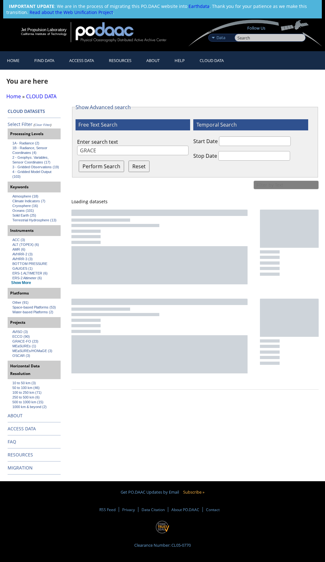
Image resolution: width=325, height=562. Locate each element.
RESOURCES (120, 60)
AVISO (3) (20, 332)
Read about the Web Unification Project (71, 12)
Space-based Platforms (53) (34, 307)
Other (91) (20, 302)
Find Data (44, 60)
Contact (213, 509)
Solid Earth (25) (24, 215)
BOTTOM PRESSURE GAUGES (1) (30, 266)
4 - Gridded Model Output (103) (32, 174)
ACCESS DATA (22, 429)
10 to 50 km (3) (24, 383)
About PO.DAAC (185, 509)
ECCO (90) (21, 336)
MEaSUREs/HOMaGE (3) (32, 351)
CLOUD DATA (212, 60)
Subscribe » (193, 492)
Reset (139, 166)
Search (242, 31)
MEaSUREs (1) (24, 346)
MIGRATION (20, 468)
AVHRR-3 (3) (22, 259)
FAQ (12, 442)
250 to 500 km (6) (26, 397)
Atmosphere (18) (25, 196)
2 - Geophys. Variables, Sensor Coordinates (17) (31, 160)
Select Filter (20, 124)
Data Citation (153, 509)
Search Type (220, 31)
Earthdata (199, 6)
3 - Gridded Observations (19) (35, 167)
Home (13, 60)
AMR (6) (18, 249)
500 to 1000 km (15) (27, 402)
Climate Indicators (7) (28, 201)
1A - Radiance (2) (25, 143)
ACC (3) (18, 240)
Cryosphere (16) (25, 206)
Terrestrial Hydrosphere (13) (34, 220)
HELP (180, 60)
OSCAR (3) (21, 355)
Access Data (81, 60)
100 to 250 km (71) (27, 392)
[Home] (125, 32)
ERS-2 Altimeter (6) (27, 278)
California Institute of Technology (44, 34)
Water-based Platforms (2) (32, 312)
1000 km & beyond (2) (29, 407)
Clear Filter (42, 124)
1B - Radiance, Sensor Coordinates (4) (30, 150)
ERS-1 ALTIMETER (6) (30, 273)
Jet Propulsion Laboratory (44, 29)
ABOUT (15, 416)
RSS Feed (107, 509)
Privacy (128, 509)
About (153, 60)
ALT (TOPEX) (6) (25, 244)
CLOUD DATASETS (26, 111)
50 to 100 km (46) (26, 388)
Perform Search (101, 166)
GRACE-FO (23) (25, 341)
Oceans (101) (23, 210)
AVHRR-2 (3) (22, 254)
